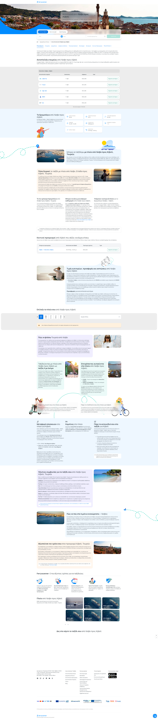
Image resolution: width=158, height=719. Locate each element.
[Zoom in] (156, 635)
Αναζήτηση (113, 36)
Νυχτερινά (88, 46)
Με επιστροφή (53, 32)
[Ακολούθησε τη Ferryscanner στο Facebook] (37, 678)
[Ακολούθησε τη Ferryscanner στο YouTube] (49, 678)
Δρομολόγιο (54, 46)
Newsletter (82, 675)
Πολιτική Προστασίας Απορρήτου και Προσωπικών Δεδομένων (85, 690)
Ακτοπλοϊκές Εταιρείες (70, 679)
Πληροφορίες (40, 46)
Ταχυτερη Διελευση (73, 46)
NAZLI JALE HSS (108, 606)
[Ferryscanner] (42, 2)
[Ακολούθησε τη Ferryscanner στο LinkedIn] (46, 678)
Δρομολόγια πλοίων (44, 42)
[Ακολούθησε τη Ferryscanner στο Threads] (52, 678)
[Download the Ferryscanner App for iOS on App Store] (112, 674)
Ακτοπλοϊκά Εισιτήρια (70, 673)
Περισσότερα (107, 46)
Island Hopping (62, 32)
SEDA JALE (70, 618)
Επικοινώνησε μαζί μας (99, 677)
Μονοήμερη (81, 46)
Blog (66, 683)
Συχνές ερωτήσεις (98, 679)
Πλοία (66, 681)
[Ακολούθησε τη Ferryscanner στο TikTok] (43, 678)
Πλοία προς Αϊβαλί (53, 565)
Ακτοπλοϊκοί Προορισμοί (71, 677)
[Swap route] (62, 36)
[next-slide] (64, 317)
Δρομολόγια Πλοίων (70, 675)
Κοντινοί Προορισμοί (97, 46)
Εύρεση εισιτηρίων (113, 78)
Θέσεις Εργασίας (84, 677)
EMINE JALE (88, 618)
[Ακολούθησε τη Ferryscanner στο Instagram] (40, 678)
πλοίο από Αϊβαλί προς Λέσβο (84, 219)
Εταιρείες (47, 46)
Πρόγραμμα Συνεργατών (85, 679)
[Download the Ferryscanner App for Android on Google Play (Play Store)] (112, 677)
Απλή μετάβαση (43, 32)
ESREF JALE (70, 606)
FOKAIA (87, 606)
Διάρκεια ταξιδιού (63, 46)
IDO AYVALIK (107, 618)
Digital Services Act (84, 693)
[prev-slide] (37, 317)
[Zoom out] (156, 637)
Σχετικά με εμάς (83, 673)
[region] (79, 651)
